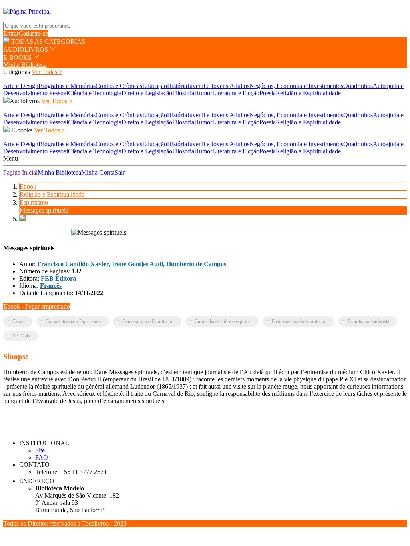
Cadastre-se (33, 33)
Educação (154, 85)
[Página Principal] (27, 11)
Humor (203, 93)
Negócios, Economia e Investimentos (296, 85)
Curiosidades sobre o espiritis (223, 321)
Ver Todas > (47, 71)
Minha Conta (98, 172)
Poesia (267, 93)
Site (40, 450)
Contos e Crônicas (119, 85)
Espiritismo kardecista (368, 321)
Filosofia (183, 93)
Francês (51, 285)
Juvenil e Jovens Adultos (218, 85)
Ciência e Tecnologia (94, 93)
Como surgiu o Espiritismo (147, 321)
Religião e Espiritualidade (308, 93)
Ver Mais (21, 336)
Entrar (11, 33)
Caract (18, 321)
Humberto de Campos (196, 264)
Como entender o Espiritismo (73, 321)
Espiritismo (34, 202)
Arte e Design (20, 85)
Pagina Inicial (20, 172)
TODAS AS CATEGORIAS (47, 41)
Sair (120, 172)
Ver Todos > (56, 101)
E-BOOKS (18, 57)
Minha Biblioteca (25, 64)
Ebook (28, 186)
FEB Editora (58, 278)
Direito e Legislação (146, 93)
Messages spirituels (44, 210)
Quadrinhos (358, 85)
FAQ (41, 457)
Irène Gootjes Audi (137, 264)
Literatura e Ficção (235, 93)
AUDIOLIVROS (26, 49)
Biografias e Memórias (67, 85)
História (177, 85)
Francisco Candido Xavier (73, 264)
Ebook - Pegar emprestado (36, 306)
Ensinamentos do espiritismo (299, 321)
